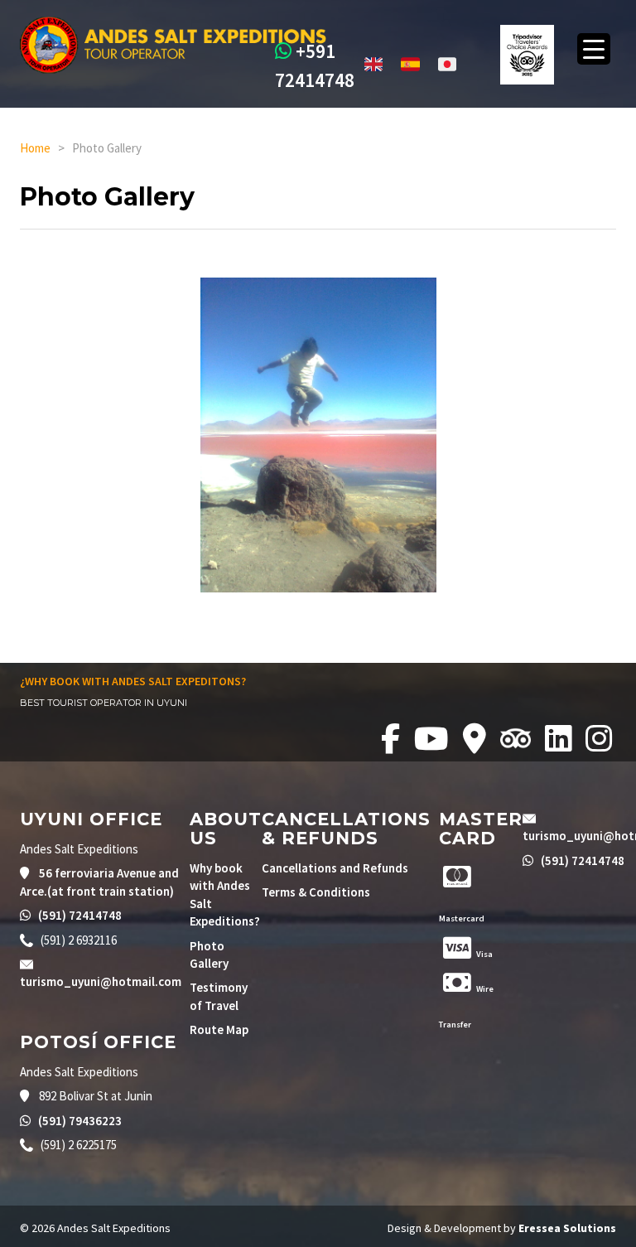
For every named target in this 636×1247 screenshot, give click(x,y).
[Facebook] (393, 739)
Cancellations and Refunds (335, 868)
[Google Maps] (477, 739)
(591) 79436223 (79, 1121)
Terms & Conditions (316, 892)
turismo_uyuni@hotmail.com (100, 981)
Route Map (219, 1029)
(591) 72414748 (79, 915)
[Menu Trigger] (593, 49)
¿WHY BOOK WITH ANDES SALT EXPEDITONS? (133, 681)
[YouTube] (434, 739)
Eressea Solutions (567, 1227)
